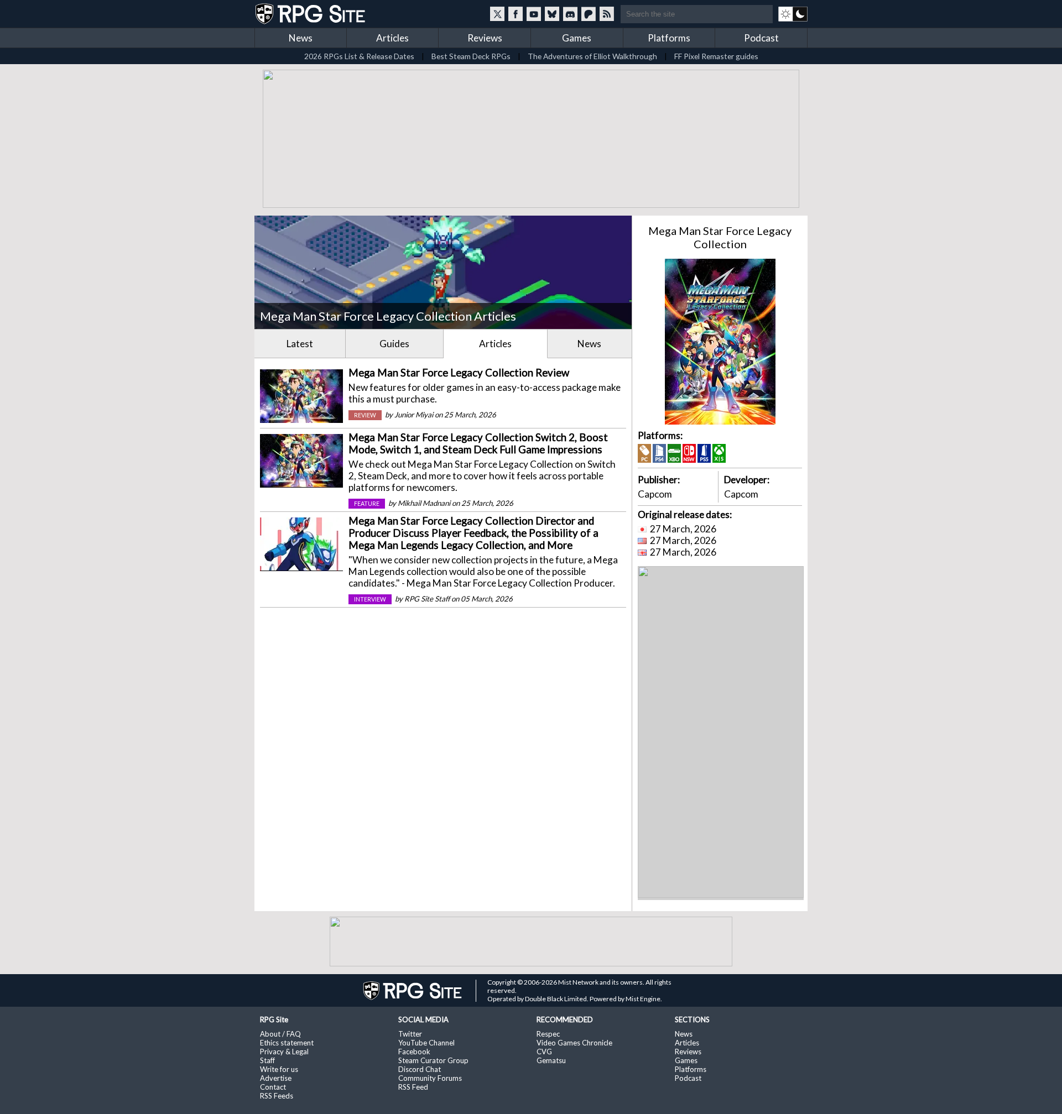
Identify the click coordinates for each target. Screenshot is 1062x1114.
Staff (267, 1060)
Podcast (761, 38)
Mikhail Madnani (424, 503)
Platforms (669, 38)
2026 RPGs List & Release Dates (359, 56)
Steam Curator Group (433, 1060)
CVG (544, 1051)
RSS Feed (413, 1086)
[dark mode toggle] (793, 14)
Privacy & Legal (284, 1051)
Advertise (275, 1078)
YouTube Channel (426, 1042)
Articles (392, 38)
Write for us (279, 1069)
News (301, 38)
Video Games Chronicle (574, 1042)
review (365, 415)
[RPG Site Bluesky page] (552, 14)
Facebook (414, 1051)
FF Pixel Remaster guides (716, 56)
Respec (548, 1033)
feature (366, 503)
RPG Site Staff (427, 598)
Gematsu (551, 1060)
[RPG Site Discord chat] (570, 14)
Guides (394, 343)
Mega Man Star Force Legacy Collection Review (458, 373)
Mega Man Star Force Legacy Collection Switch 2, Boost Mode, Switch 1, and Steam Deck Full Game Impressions (478, 443)
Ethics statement (287, 1042)
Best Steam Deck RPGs (471, 56)
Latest (300, 343)
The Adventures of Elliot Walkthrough (592, 56)
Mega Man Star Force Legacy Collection (720, 237)
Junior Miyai (413, 414)
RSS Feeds (276, 1095)
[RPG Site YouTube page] (534, 14)
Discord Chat (419, 1069)
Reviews (484, 38)
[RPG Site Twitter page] (497, 14)
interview (370, 599)
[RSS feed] (607, 14)
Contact (273, 1086)
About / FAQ (280, 1033)
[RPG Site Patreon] (588, 14)
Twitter (410, 1033)
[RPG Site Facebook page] (515, 14)
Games (576, 38)
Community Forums (430, 1078)
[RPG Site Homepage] (311, 14)
